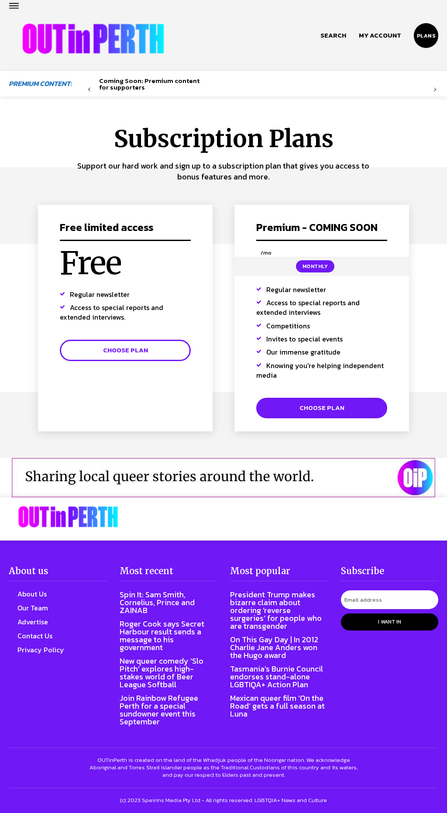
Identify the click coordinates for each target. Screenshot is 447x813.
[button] (333, 35)
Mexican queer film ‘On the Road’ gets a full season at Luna (277, 706)
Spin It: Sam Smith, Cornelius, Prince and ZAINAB (157, 602)
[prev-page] (89, 89)
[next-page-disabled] (435, 89)
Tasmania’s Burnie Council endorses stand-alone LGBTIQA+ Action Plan (276, 676)
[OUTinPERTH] (93, 39)
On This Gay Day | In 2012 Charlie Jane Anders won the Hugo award (274, 647)
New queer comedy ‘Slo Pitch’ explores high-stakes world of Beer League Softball (161, 672)
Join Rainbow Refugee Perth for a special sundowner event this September (159, 709)
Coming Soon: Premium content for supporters (149, 84)
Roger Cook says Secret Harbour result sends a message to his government (162, 635)
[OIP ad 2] (223, 477)
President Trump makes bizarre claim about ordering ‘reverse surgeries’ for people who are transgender (276, 610)
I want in (389, 622)
